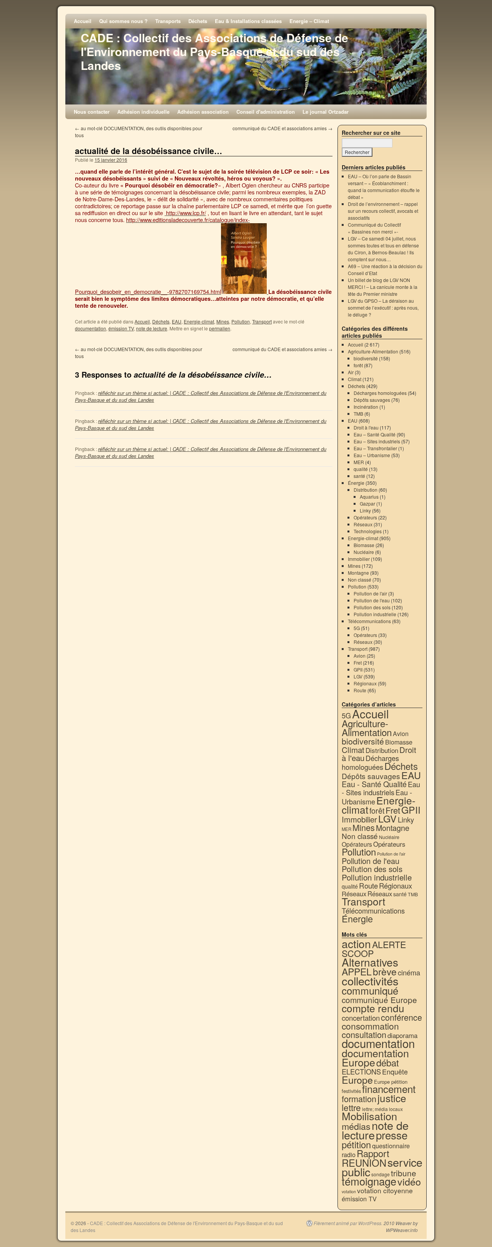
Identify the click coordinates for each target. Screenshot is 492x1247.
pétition (356, 1144)
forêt (358, 365)
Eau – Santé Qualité (375, 434)
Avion (360, 655)
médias (356, 1126)
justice (391, 1098)
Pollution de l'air (370, 593)
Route (360, 690)
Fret (358, 662)
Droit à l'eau (366, 427)
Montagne (358, 572)
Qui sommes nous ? (123, 21)
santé (359, 476)
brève (385, 971)
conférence (401, 1017)
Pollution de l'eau (372, 600)
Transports (168, 21)
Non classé (359, 579)
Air (351, 372)
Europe (357, 1079)
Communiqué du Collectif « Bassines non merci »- (374, 228)
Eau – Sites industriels (377, 441)
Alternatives (370, 962)
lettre (351, 1107)
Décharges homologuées (380, 393)
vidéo (409, 1181)
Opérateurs (365, 517)
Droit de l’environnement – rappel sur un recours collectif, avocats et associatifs (383, 211)
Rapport (373, 1153)
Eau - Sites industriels (381, 788)
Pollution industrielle (375, 614)
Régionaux (365, 683)
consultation (364, 1034)
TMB (358, 413)
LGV (358, 676)
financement (389, 1088)
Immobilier (359, 559)
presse (391, 1135)
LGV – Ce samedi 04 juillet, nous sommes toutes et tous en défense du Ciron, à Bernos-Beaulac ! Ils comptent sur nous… (383, 248)
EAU (176, 321)
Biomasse (364, 545)
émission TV (121, 328)
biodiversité (366, 358)
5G (357, 628)
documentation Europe (375, 1057)
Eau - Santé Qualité (374, 783)
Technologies (368, 531)
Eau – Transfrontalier (375, 448)
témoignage (369, 1181)
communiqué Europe (379, 999)
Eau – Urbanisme (372, 455)
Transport (262, 321)
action (356, 943)
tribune (403, 1173)
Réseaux (363, 524)
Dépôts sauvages (372, 399)
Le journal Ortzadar (326, 111)
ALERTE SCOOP (374, 949)
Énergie (356, 482)
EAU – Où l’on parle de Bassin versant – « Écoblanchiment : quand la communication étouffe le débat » (384, 186)
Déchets (197, 21)
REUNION (364, 1162)
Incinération (366, 406)
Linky (365, 510)
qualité (361, 469)
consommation (370, 1026)
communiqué (370, 990)
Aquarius (369, 496)
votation (349, 1191)
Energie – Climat (309, 21)
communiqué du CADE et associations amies (282, 128)
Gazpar (367, 503)
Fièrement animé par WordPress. (348, 1223)
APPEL (357, 971)
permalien (219, 328)
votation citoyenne (385, 1190)
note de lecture (151, 328)
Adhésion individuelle (143, 111)
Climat (354, 379)
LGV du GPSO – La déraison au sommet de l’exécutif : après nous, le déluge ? (383, 307)
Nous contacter (92, 111)
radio (349, 1154)
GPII (358, 669)
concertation (361, 1018)
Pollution (240, 321)
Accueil (82, 21)
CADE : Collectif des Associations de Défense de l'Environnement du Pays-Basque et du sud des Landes (214, 51)
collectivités (370, 980)
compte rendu (373, 1008)
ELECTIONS (361, 1071)
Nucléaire (364, 552)
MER (359, 462)
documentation (90, 328)
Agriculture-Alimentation (373, 351)
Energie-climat (199, 321)
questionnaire (391, 1145)
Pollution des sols (372, 607)
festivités (351, 1090)
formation (359, 1098)
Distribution (365, 489)
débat (387, 1062)
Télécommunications (369, 621)
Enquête (395, 1071)
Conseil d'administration (265, 111)
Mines (222, 321)
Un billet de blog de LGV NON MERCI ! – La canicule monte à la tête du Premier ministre (382, 287)
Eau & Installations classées (248, 21)
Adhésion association (203, 111)
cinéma (409, 972)
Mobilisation (369, 1115)
